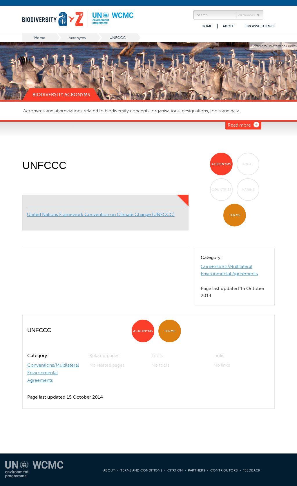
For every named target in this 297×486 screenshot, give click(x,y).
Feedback (251, 470)
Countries (221, 190)
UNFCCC (118, 37)
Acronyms (77, 37)
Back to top (287, 424)
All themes (246, 15)
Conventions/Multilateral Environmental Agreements (53, 372)
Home (207, 26)
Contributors (224, 470)
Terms (234, 215)
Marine (248, 190)
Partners (196, 470)
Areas (247, 164)
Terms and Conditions (141, 470)
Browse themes (260, 26)
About (229, 26)
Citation (175, 470)
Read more (239, 125)
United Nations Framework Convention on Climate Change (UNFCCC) (101, 214)
